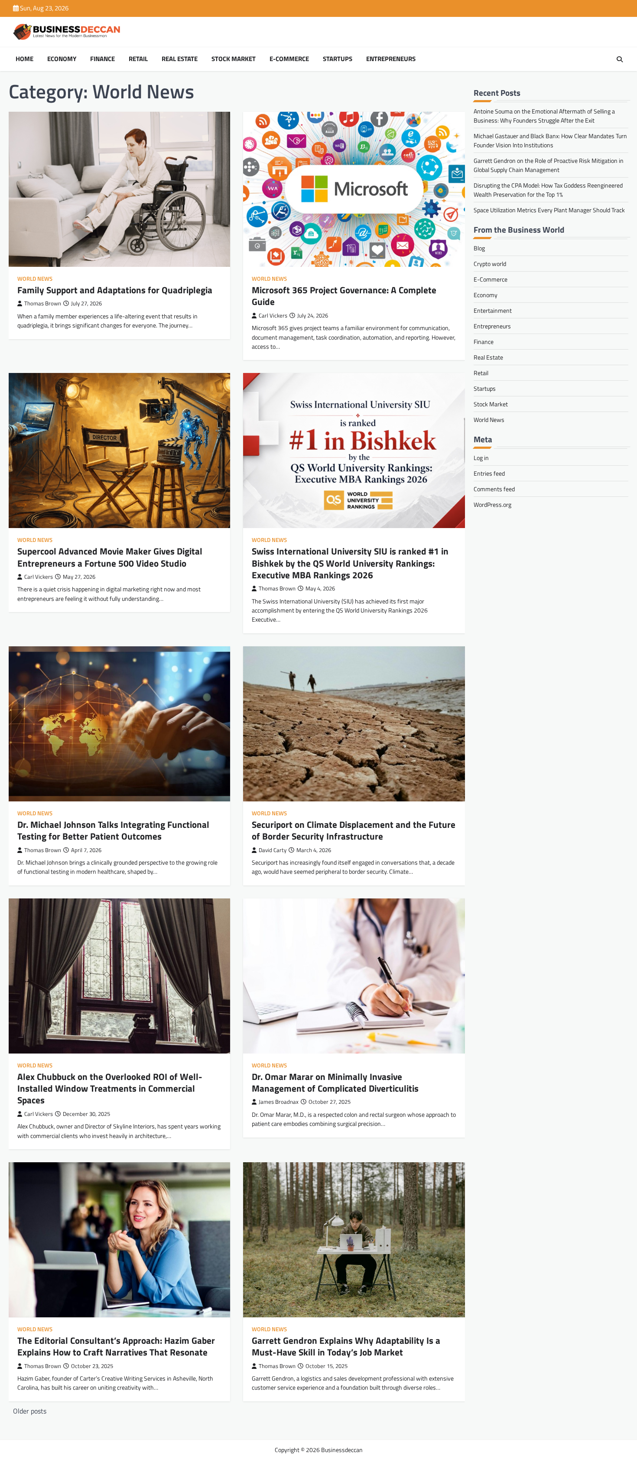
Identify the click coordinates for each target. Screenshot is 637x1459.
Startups (337, 59)
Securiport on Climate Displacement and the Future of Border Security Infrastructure (353, 830)
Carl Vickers (273, 315)
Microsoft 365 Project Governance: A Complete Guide (344, 295)
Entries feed (489, 473)
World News (34, 279)
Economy (61, 59)
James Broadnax (279, 1102)
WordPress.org (492, 504)
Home (24, 59)
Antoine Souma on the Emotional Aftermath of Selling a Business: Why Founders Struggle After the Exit (544, 116)
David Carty (272, 850)
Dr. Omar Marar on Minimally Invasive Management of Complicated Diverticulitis (335, 1082)
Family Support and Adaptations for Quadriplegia (114, 290)
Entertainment (493, 310)
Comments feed (494, 488)
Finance (102, 59)
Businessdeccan (342, 1449)
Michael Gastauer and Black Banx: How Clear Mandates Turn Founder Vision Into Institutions (550, 140)
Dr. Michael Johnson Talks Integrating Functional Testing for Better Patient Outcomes (113, 830)
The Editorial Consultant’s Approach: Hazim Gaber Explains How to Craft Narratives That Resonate (116, 1346)
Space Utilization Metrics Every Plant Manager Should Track (549, 209)
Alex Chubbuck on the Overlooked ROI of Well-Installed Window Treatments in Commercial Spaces (109, 1088)
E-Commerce (289, 59)
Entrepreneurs (391, 59)
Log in (481, 457)
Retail (138, 59)
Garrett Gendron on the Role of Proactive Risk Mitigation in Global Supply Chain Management (549, 165)
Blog (479, 248)
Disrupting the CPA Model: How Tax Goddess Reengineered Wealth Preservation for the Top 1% (548, 190)
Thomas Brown (42, 303)
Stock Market (233, 59)
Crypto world (490, 263)
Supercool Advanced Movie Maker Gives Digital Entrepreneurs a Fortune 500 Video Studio (109, 557)
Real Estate (180, 59)
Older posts (29, 1411)
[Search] (619, 59)
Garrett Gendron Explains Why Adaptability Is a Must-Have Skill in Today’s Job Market (346, 1346)
